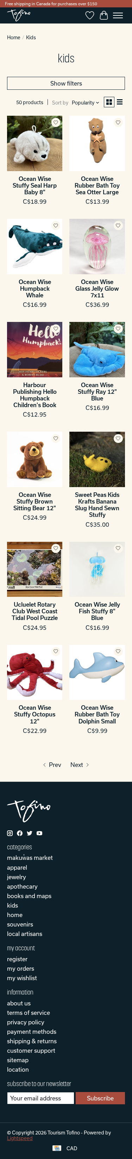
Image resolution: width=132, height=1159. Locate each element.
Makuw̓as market (30, 857)
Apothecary (22, 886)
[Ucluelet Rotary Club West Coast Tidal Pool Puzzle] (34, 569)
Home (13, 37)
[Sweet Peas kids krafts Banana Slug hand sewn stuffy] (97, 459)
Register (17, 959)
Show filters (66, 83)
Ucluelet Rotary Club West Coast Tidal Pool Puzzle (35, 611)
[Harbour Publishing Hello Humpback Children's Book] (34, 349)
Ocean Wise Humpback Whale (35, 288)
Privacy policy (25, 1022)
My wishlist (22, 978)
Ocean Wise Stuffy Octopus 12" (34, 714)
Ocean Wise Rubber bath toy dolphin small (97, 714)
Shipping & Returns (32, 1041)
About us (19, 1003)
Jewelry (16, 877)
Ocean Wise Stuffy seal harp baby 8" (35, 185)
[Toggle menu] (118, 15)
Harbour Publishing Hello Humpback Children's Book (35, 395)
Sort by (60, 103)
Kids (12, 905)
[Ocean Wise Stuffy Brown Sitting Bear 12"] (34, 459)
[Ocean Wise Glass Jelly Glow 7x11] (97, 246)
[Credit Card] (56, 1148)
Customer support (31, 1050)
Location (18, 1069)
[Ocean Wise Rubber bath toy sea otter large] (97, 143)
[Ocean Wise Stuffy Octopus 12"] (34, 672)
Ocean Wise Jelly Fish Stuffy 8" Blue (97, 611)
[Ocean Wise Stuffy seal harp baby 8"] (34, 143)
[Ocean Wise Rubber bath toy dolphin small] (97, 672)
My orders (20, 968)
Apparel (17, 867)
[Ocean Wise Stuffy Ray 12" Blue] (97, 349)
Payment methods (31, 1031)
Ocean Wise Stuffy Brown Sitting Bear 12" (34, 501)
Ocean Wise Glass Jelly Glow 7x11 (97, 288)
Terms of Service (28, 1012)
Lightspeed (20, 1138)
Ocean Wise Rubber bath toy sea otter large (97, 185)
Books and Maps (29, 895)
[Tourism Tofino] (18, 15)
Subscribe (100, 1098)
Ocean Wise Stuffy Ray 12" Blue (97, 392)
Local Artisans (24, 933)
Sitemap (18, 1060)
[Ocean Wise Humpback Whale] (34, 246)
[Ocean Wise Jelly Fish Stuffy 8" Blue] (97, 569)
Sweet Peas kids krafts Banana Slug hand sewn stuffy (97, 504)
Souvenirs (20, 924)
